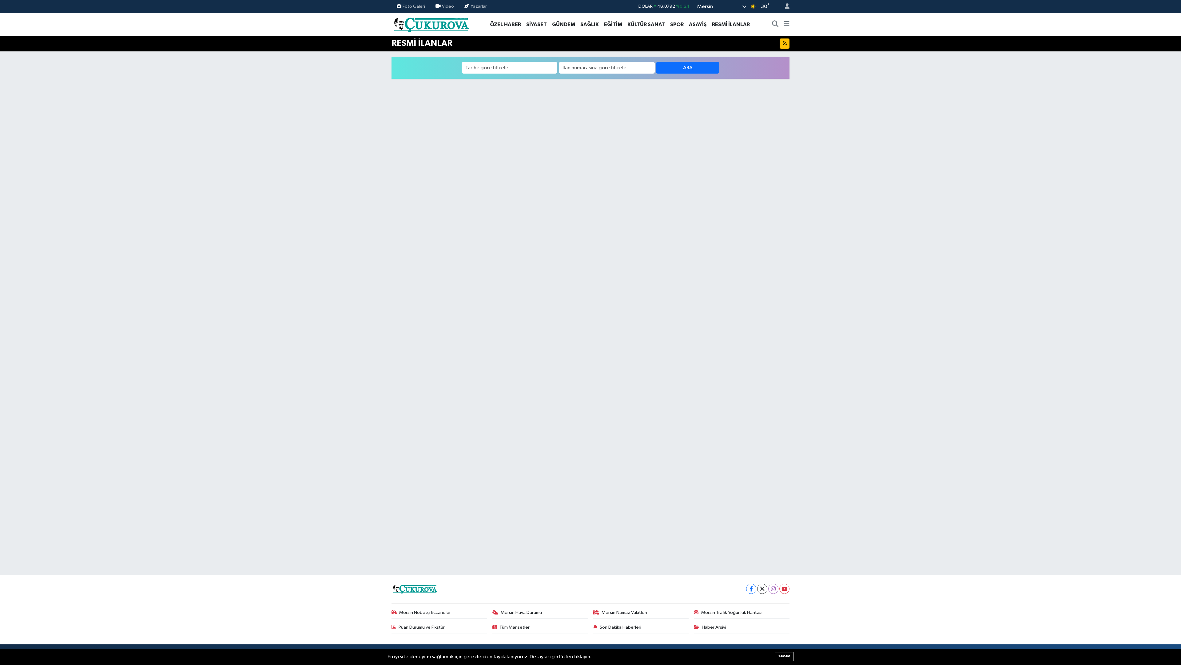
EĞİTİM (613, 24)
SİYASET (536, 24)
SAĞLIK (589, 24)
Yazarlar (479, 6)
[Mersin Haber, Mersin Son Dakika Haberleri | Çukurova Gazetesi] (431, 24)
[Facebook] (751, 589)
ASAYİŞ (698, 24)
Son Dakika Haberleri (620, 627)
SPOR (677, 24)
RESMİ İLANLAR (731, 24)
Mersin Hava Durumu (521, 612)
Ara (688, 68)
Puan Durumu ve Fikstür (422, 627)
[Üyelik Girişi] (784, 6)
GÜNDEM (563, 24)
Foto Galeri (414, 6)
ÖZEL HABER (505, 24)
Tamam (784, 656)
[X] (762, 589)
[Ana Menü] (786, 25)
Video (448, 6)
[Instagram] (773, 589)
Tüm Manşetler (514, 627)
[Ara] (775, 25)
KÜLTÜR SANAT (646, 24)
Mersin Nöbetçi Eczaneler (425, 612)
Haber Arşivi (714, 627)
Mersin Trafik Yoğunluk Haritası (731, 612)
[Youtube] (784, 589)
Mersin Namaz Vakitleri (624, 612)
